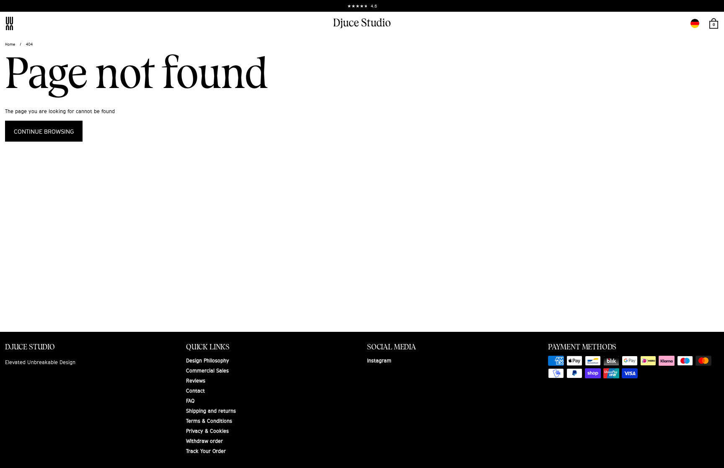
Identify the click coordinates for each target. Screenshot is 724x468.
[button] (694, 23)
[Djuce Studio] (362, 23)
